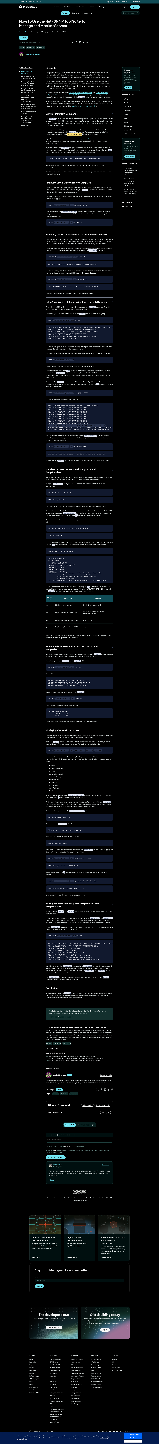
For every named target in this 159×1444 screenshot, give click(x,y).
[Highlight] (59, 1135)
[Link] (55, 1135)
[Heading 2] (63, 1135)
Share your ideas (117, 1370)
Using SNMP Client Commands (62, 113)
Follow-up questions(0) (86, 1125)
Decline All (133, 1437)
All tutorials (127, 130)
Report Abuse (116, 1365)
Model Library (54, 1376)
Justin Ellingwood (33, 54)
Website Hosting (96, 1367)
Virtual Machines (96, 1384)
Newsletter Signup (76, 1384)
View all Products (55, 1422)
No (108, 1112)
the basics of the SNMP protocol (80, 93)
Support (114, 1359)
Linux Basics (128, 107)
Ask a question (87, 1105)
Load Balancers (54, 1390)
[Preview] (109, 1135)
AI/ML (126, 99)
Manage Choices (133, 1441)
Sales (113, 1362)
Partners (32, 1373)
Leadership (32, 1362)
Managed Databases (56, 1393)
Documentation (75, 1395)
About (31, 1359)
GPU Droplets (54, 1362)
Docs (112, 1)
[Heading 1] (61, 1135)
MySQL (126, 118)
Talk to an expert (129, 134)
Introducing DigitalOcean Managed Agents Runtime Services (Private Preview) (44, 1)
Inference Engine (55, 1367)
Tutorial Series (24, 32)
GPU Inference (95, 1362)
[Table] (75, 1135)
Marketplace (74, 1387)
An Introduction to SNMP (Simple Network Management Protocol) (72, 1056)
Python (126, 114)
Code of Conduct (76, 1401)
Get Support (125, 1)
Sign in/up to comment (55, 1157)
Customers (32, 1370)
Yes (103, 1112)
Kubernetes (128, 126)
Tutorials (65, 13)
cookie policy (104, 1438)
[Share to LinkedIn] (80, 42)
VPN (92, 1370)
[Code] (77, 1135)
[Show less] (109, 1164)
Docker (126, 122)
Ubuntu (126, 103)
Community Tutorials (77, 1359)
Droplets (52, 1379)
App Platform (54, 1387)
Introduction (51, 68)
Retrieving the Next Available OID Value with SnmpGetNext (27, 83)
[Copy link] (87, 42)
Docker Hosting (96, 1373)
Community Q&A (75, 1362)
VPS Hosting (95, 1365)
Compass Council (76, 1379)
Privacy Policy (33, 1387)
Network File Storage (56, 1401)
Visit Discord (130, 156)
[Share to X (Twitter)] (72, 42)
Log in (124, 7)
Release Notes (75, 1398)
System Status (116, 1367)
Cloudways (53, 1419)
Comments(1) (69, 1125)
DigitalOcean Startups (77, 1373)
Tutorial (23, 38)
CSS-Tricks (74, 1365)
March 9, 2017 (57, 1167)
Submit (39, 1286)
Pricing (73, 1390)
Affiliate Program (34, 1379)
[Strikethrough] (53, 1135)
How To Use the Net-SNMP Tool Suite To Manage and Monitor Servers (74, 1060)
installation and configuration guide (84, 106)
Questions (75, 13)
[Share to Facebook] (76, 42)
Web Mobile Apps (96, 1379)
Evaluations (53, 1373)
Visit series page (52, 1048)
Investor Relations (34, 1393)
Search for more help (102, 1105)
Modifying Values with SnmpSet (62, 730)
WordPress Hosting (97, 1381)
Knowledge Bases (55, 1359)
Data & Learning (55, 1370)
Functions (53, 1384)
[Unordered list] (67, 1135)
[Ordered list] (69, 1135)
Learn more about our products (60, 1017)
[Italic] (50, 1135)
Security (31, 1390)
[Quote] (71, 1135)
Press (31, 1381)
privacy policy (62, 1436)
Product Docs (87, 13)
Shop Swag (74, 1404)
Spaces (52, 1395)
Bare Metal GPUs (55, 1365)
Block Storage (54, 1398)
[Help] (111, 1135)
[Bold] (48, 1135)
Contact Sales (135, 1)
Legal (31, 1384)
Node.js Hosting (96, 1376)
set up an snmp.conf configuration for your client (71, 139)
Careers (117, 1)
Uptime (52, 1407)
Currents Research (76, 1370)
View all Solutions (96, 1387)
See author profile (106, 1075)
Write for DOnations (77, 1367)
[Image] (57, 1135)
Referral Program (34, 1376)
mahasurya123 (57, 1164)
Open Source (75, 1381)
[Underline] (52, 1135)
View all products (54, 1327)
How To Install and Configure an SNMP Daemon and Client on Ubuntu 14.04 (76, 1058)
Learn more (71, 1258)
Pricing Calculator (76, 1393)
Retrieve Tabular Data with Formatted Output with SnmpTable (28, 106)
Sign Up (35, 1258)
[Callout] (73, 1135)
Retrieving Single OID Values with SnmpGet (68, 182)
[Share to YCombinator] (83, 42)
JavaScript (127, 111)
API (51, 1404)
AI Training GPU (96, 1359)
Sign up (134, 7)
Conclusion (25, 125)
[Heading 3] (65, 1135)
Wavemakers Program (77, 1376)
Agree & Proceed (133, 1434)
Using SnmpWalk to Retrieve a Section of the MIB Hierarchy (28, 90)
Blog (107, 1)
